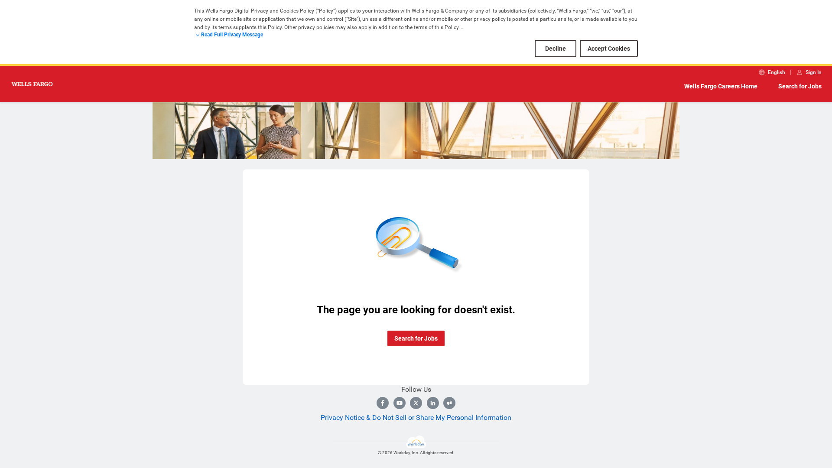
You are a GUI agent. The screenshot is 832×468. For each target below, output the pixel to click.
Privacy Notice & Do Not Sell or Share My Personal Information (416, 417)
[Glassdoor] (449, 403)
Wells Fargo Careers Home (720, 86)
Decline (555, 48)
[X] (416, 403)
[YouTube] (399, 403)
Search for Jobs (800, 86)
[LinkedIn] (433, 403)
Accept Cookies (609, 48)
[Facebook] (383, 403)
